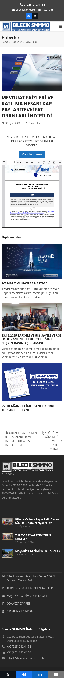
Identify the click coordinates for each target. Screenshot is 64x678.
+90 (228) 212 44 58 (19, 646)
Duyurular (34, 123)
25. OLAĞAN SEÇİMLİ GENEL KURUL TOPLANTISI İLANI (28, 408)
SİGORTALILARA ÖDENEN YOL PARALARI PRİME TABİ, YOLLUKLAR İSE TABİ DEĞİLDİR (19, 439)
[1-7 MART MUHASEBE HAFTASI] (32, 261)
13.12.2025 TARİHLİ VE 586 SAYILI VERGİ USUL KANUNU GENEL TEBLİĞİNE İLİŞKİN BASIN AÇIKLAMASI (31, 339)
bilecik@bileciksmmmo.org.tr (25, 658)
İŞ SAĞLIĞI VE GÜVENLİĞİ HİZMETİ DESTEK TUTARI (49, 441)
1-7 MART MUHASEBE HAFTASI (24, 283)
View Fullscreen (32, 154)
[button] (60, 26)
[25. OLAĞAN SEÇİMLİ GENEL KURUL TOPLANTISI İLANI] (32, 382)
